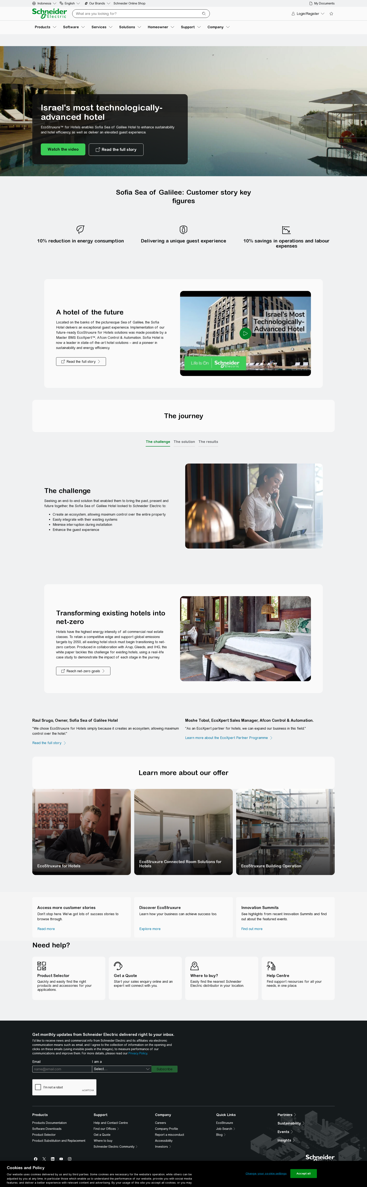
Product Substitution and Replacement (58, 1140)
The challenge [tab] (158, 442)
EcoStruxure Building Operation (271, 866)
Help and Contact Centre (111, 1123)
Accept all (303, 1173)
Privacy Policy (137, 1053)
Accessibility (163, 1140)
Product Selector (44, 1134)
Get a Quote (102, 1134)
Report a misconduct (169, 1134)
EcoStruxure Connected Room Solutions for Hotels (180, 863)
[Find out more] (252, 929)
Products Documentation (49, 1123)
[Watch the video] (63, 149)
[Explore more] (150, 929)
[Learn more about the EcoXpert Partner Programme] (229, 738)
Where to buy (103, 1140)
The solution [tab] (184, 442)
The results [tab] (208, 442)
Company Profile (166, 1128)
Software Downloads (47, 1128)
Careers (160, 1123)
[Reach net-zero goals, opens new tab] (83, 671)
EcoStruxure (224, 1123)
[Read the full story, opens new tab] (116, 149)
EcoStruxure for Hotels (58, 866)
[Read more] (46, 929)
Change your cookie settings (266, 1173)
